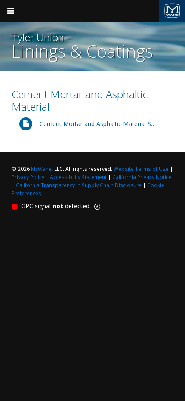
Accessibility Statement (78, 177)
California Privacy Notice (142, 177)
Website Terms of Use (141, 169)
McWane (41, 169)
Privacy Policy (28, 177)
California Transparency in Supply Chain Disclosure (79, 185)
